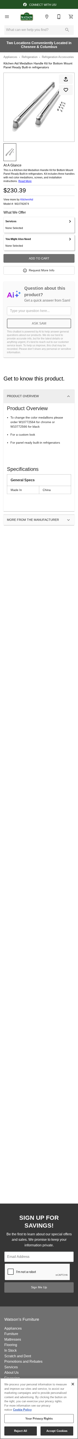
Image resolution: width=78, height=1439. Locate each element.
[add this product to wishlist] (66, 90)
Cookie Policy (22, 1409)
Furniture (11, 1334)
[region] (39, 1408)
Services (11, 1367)
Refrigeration (29, 57)
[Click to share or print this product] (66, 79)
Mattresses (12, 1339)
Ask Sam (39, 323)
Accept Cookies (57, 1431)
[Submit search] (67, 30)
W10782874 (22, 204)
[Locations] (47, 16)
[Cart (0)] (71, 16)
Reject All (20, 1431)
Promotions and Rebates (23, 1361)
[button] (7, 16)
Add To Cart (39, 258)
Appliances (10, 57)
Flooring (10, 1345)
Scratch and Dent (17, 1356)
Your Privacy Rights (38, 1418)
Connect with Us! (42, 4)
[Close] (73, 1384)
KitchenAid (26, 199)
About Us (11, 1372)
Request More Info (41, 270)
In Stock (10, 1350)
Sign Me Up (39, 1287)
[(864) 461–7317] (59, 16)
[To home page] (27, 16)
